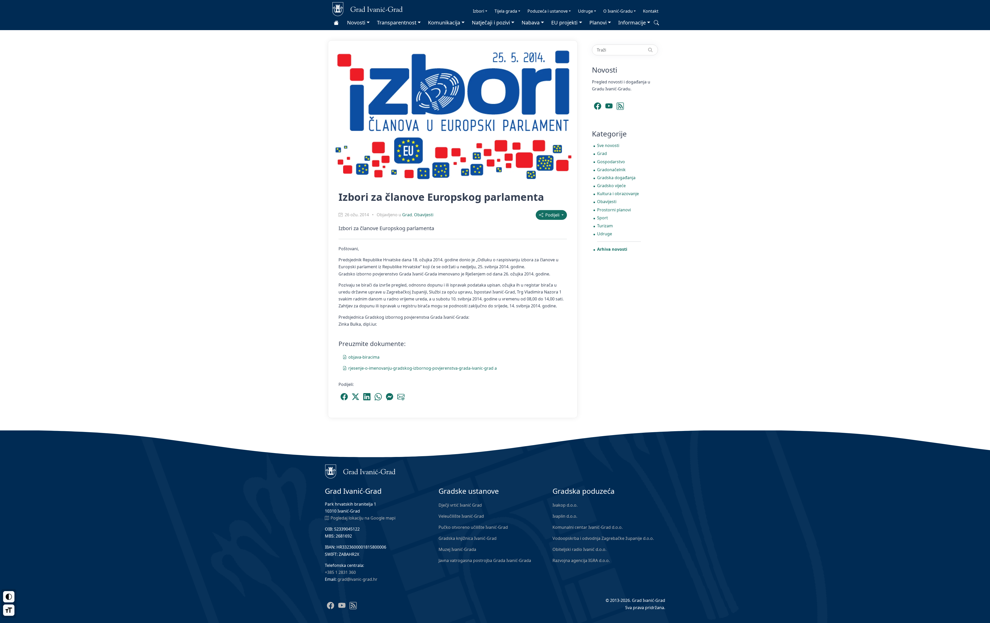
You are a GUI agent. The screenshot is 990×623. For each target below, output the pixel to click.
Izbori (478, 11)
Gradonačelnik (611, 169)
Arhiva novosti (612, 249)
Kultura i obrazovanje (618, 193)
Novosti (356, 22)
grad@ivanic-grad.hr (357, 579)
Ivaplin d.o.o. (564, 516)
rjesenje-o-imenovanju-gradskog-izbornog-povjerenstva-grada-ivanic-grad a (422, 368)
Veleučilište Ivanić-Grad (461, 516)
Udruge (585, 11)
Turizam (605, 226)
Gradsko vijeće (611, 185)
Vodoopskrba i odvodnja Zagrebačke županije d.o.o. (603, 538)
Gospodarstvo (611, 162)
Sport (602, 218)
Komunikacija (444, 22)
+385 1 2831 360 (340, 572)
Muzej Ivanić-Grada (457, 549)
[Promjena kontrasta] (8, 596)
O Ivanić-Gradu (618, 11)
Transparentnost (396, 22)
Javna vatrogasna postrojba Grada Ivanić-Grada (485, 560)
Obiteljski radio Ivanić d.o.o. (579, 549)
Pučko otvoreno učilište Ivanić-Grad (473, 527)
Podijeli (551, 215)
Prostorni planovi (614, 210)
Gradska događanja (616, 177)
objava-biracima (364, 357)
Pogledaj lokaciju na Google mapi (363, 518)
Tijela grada (505, 11)
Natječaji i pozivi (491, 22)
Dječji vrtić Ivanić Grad (460, 505)
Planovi (598, 22)
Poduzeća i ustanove (547, 11)
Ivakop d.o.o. (565, 505)
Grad (407, 215)
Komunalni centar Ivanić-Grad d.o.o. (587, 527)
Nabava (531, 22)
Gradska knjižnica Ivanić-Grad (468, 538)
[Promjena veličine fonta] (8, 610)
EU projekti (564, 22)
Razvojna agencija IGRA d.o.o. (581, 560)
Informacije (632, 22)
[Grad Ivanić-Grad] (367, 9)
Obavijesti (423, 215)
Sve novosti (608, 145)
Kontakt (650, 11)
